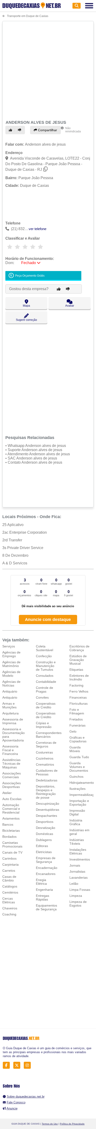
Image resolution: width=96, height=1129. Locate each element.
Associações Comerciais (11, 775)
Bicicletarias (11, 830)
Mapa (26, 305)
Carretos (8, 870)
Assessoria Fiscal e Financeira (10, 750)
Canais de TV (12, 852)
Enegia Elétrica (41, 881)
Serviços (8, 646)
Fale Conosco (16, 1102)
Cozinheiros (44, 758)
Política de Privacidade (72, 1123)
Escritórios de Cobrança (79, 648)
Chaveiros (9, 908)
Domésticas (44, 834)
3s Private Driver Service (22, 548)
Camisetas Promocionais (12, 844)
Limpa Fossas (79, 889)
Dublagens (44, 840)
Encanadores (45, 874)
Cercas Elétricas (8, 900)
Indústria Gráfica (75, 822)
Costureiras (44, 752)
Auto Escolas (11, 799)
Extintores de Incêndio (79, 677)
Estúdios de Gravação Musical (78, 659)
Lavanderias (78, 877)
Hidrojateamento (81, 782)
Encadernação (46, 868)
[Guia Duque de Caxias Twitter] (18, 1065)
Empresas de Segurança (45, 860)
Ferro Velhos (78, 691)
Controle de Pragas (44, 689)
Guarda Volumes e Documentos (78, 766)
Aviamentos (11, 818)
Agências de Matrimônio (11, 664)
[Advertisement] (48, 70)
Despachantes (46, 815)
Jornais (74, 865)
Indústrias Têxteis (76, 841)
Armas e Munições (9, 705)
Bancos (7, 824)
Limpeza (75, 896)
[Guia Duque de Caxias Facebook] (7, 1065)
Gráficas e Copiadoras (77, 739)
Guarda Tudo (79, 757)
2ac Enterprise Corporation (24, 532)
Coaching (9, 914)
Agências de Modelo (11, 673)
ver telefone (37, 229)
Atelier (7, 793)
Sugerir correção (26, 320)
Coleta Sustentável (44, 648)
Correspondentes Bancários (49, 734)
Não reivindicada (73, 130)
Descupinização (47, 803)
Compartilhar (47, 130)
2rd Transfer (12, 540)
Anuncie (12, 1108)
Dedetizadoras (46, 780)
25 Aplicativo (13, 525)
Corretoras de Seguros (46, 744)
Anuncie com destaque (48, 619)
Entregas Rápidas (42, 897)
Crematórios (45, 764)
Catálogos (9, 886)
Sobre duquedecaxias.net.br (26, 1096)
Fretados (76, 719)
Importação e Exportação (79, 802)
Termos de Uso (50, 1123)
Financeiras (78, 697)
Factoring (76, 685)
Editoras (42, 846)
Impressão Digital (77, 812)
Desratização (45, 828)
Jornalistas (77, 871)
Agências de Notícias (11, 683)
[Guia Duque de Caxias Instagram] (28, 1065)
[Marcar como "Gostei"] (11, 130)
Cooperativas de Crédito (45, 705)
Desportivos (44, 822)
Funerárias (77, 725)
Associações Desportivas (11, 785)
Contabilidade (46, 681)
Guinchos (76, 776)
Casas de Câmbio (9, 878)
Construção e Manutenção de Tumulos (46, 665)
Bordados (9, 836)
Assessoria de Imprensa (12, 721)
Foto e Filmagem (76, 711)
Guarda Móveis (75, 749)
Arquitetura (10, 713)
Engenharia (44, 889)
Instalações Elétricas (77, 851)
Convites (42, 697)
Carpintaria (10, 864)
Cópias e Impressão (43, 725)
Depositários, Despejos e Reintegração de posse (46, 791)
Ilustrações (77, 789)
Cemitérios (10, 892)
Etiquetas (76, 669)
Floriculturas (78, 703)
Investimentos (79, 859)
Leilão (73, 883)
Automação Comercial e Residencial (11, 808)
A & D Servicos (14, 563)
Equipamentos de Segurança (46, 907)
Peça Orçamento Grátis (29, 275)
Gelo (72, 731)
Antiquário (9, 691)
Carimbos (9, 858)
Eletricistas (44, 852)
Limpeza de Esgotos (78, 903)
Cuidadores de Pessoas (47, 772)
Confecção (44, 656)
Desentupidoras (47, 809)
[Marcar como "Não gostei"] (20, 130)
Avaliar (69, 305)
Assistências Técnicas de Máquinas (11, 763)
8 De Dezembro (15, 555)
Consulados (44, 675)
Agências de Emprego (11, 654)
